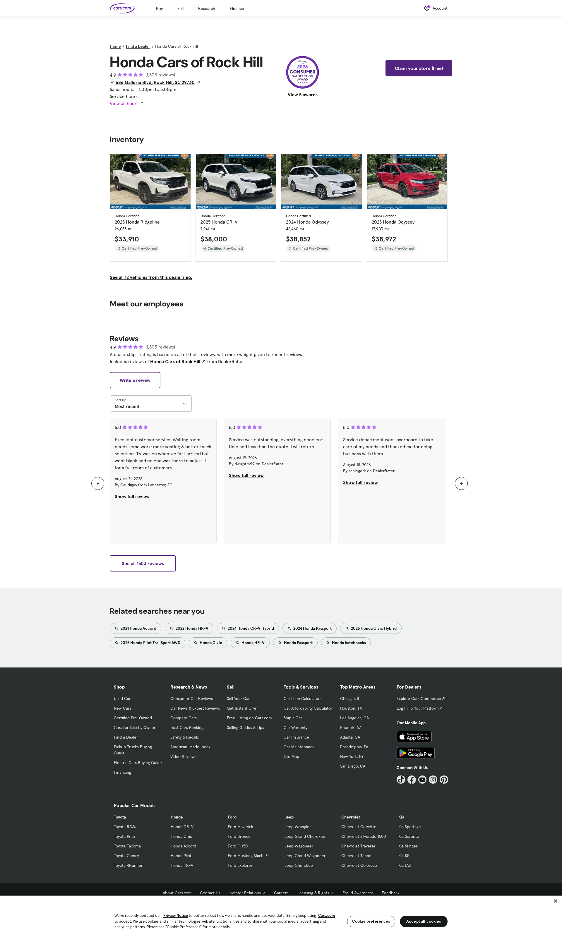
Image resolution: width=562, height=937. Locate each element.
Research (206, 8)
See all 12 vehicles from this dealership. (151, 277)
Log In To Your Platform (418, 708)
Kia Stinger (407, 846)
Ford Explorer (240, 865)
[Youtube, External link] (422, 779)
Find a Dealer (138, 46)
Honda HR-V (253, 642)
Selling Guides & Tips (245, 727)
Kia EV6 (405, 865)
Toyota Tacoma (127, 846)
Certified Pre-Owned (133, 717)
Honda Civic (210, 642)
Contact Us (210, 892)
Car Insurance (296, 737)
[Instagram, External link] (433, 779)
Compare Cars (183, 717)
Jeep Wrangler (298, 826)
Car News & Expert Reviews (195, 708)
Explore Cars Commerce (419, 698)
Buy (159, 8)
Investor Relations (244, 892)
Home (115, 46)
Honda (177, 817)
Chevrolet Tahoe (356, 855)
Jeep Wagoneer (299, 846)
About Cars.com (177, 892)
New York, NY (352, 756)
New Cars (122, 708)
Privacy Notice (175, 915)
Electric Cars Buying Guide (138, 762)
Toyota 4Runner (128, 865)
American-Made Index (190, 746)
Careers (281, 892)
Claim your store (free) (419, 68)
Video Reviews (183, 756)
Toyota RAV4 (125, 826)
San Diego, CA (352, 766)
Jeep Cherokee (299, 865)
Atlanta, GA (350, 737)
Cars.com (326, 915)
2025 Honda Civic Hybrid (373, 628)
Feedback (391, 892)
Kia (401, 817)
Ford (232, 817)
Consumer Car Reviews (191, 698)
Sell (180, 8)
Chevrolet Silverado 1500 (363, 836)
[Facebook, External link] (411, 779)
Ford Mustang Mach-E (248, 855)
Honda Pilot (181, 855)
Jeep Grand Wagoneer (305, 855)
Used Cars (123, 698)
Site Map (291, 756)
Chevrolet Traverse (358, 846)
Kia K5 (403, 855)
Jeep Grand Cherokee (305, 836)
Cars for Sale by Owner (134, 727)
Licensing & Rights (313, 892)
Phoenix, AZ (350, 727)
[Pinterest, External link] (444, 779)
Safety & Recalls (184, 737)
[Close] (555, 901)
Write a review (135, 380)
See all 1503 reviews (143, 563)
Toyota (120, 817)
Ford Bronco (239, 836)
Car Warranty (295, 727)
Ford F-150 (238, 846)
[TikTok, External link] (401, 779)
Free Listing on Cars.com (249, 717)
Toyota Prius (125, 836)
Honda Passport (298, 642)
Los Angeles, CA (354, 717)
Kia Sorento (408, 836)
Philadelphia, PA (354, 746)
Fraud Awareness (357, 892)
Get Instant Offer (242, 708)
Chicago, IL (350, 698)
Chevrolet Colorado (359, 865)
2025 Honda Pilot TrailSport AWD (150, 642)
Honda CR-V (182, 826)
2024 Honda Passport (312, 628)
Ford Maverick (240, 826)
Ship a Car (293, 717)
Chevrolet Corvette (358, 826)
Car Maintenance (299, 746)
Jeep (289, 817)
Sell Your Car (238, 698)
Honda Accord (183, 846)
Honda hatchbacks (348, 642)
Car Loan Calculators (302, 698)
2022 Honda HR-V (191, 628)
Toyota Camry (126, 855)
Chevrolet (350, 817)
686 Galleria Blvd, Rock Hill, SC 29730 (155, 82)
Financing (122, 772)
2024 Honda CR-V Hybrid (250, 628)
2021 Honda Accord (138, 628)
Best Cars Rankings (187, 727)
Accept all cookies (423, 921)
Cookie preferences (371, 921)
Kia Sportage (409, 826)
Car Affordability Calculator (308, 708)
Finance (237, 8)
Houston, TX (351, 708)
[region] (281, 916)
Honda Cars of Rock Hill (175, 361)
